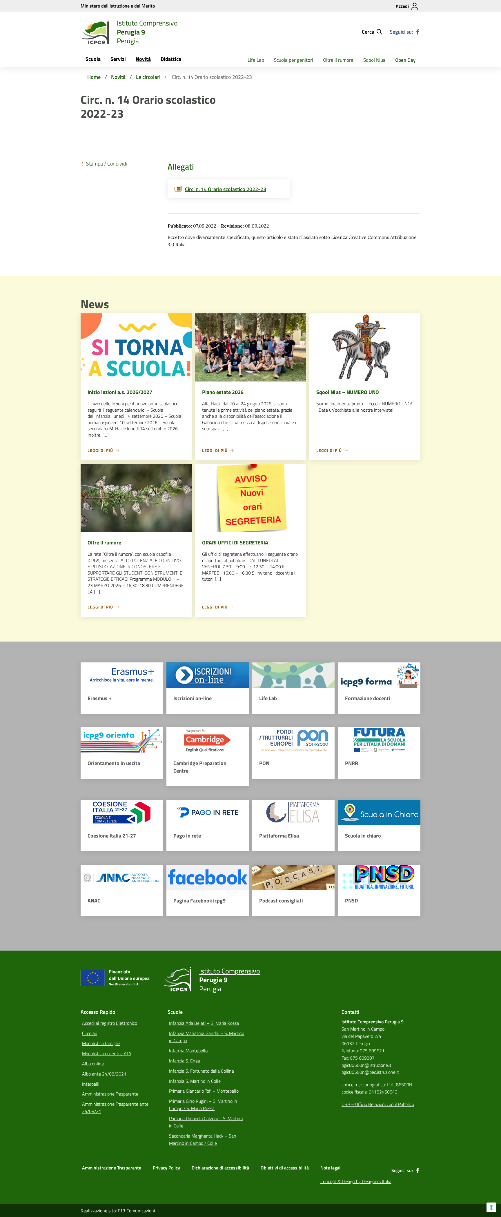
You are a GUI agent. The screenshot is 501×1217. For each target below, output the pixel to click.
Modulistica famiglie (101, 1043)
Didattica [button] (171, 59)
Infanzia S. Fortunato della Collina (201, 1070)
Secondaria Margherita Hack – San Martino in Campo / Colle (202, 1139)
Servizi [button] (118, 59)
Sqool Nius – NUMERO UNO (347, 392)
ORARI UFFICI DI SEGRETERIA (235, 542)
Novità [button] (143, 59)
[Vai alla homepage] (95, 31)
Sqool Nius (374, 60)
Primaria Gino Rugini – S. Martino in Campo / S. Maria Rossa (203, 1105)
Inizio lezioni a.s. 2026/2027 (120, 392)
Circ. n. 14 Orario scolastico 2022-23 (225, 189)
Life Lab (256, 60)
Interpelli (90, 1083)
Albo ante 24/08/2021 (104, 1073)
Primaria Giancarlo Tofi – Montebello (204, 1090)
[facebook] (417, 31)
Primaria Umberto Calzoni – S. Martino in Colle (206, 1122)
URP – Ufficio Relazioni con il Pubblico (378, 1104)
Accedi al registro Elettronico (109, 1023)
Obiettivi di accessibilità (285, 1167)
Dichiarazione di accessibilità (220, 1167)
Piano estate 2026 (223, 392)
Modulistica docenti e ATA (106, 1053)
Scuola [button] (93, 59)
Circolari (89, 1033)
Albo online (93, 1063)
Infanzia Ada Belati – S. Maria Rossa (204, 1023)
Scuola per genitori (293, 60)
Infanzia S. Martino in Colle (195, 1081)
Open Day (405, 60)
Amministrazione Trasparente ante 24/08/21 (115, 1107)
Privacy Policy (166, 1167)
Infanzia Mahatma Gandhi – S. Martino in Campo (206, 1037)
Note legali (331, 1167)
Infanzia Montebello (188, 1050)
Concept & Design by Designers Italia (355, 1181)
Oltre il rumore (338, 60)
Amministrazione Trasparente (110, 1093)
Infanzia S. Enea (184, 1060)
